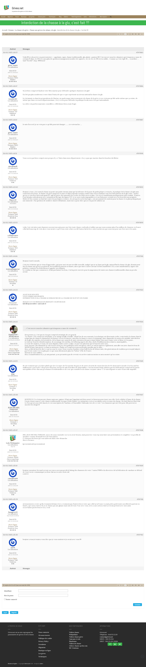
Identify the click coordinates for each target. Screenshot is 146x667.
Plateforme (73, 641)
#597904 (139, 322)
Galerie (66, 17)
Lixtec (41, 663)
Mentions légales (12, 663)
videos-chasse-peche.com (78, 646)
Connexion (137, 605)
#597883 (139, 52)
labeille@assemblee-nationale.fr (34, 304)
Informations (92, 17)
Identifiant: (8, 591)
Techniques (52, 17)
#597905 (139, 361)
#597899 (139, 222)
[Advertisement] (73, 42)
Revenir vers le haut (142, 656)
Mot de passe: (9, 595)
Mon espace (103, 17)
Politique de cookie (45, 638)
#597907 (139, 395)
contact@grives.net (106, 637)
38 (132, 34)
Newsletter (42, 644)
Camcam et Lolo (74, 639)
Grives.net (17, 8)
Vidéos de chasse (75, 643)
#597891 (139, 153)
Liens (85, 17)
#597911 (140, 499)
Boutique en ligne (44, 650)
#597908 (139, 430)
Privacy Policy (43, 641)
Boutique (23, 17)
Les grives (31, 17)
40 (139, 34)
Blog (60, 17)
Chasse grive (41, 17)
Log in (5, 612)
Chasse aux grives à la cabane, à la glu (43, 30)
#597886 (139, 86)
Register (14, 612)
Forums (11, 30)
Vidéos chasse (74, 632)
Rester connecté (11, 599)
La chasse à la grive (21, 30)
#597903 (139, 290)
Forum (17, 17)
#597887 (139, 120)
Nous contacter (43, 632)
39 (135, 34)
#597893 (139, 187)
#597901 (139, 256)
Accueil (3, 17)
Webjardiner (73, 635)
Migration (10, 17)
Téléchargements (76, 17)
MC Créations (74, 648)
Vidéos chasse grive (76, 637)
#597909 (139, 466)
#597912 (140, 535)
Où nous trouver (44, 635)
